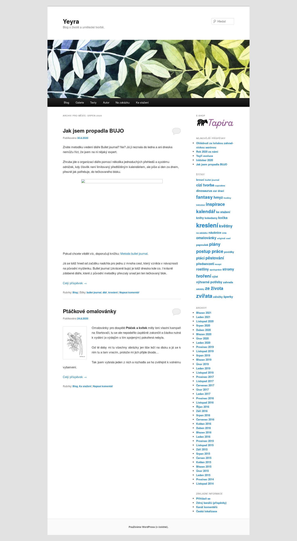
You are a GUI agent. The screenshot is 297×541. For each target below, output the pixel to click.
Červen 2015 (203, 458)
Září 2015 (201, 449)
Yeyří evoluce (204, 156)
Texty (93, 102)
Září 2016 (201, 411)
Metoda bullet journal (133, 253)
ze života (214, 288)
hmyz (218, 197)
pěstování (214, 258)
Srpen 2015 (203, 453)
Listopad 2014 (205, 483)
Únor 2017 (202, 389)
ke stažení (223, 212)
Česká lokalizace (206, 511)
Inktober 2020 (204, 160)
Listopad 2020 (205, 321)
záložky (218, 297)
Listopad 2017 (205, 381)
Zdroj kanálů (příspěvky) (211, 503)
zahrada (228, 282)
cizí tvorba (205, 185)
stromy (228, 269)
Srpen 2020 (203, 325)
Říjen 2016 (202, 407)
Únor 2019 (202, 364)
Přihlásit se (203, 498)
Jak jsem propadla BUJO (93, 130)
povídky (229, 252)
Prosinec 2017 (205, 377)
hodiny (227, 197)
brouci (200, 180)
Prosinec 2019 (205, 347)
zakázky (200, 289)
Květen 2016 (203, 424)
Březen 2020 (203, 334)
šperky (228, 296)
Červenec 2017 (205, 385)
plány (214, 244)
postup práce (209, 251)
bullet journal (94, 292)
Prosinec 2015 (205, 441)
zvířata (204, 295)
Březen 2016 (203, 432)
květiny (226, 226)
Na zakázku (123, 102)
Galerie (80, 102)
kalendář (205, 211)
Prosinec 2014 (205, 479)
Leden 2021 (203, 317)
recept (218, 264)
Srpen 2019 (203, 355)
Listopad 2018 (205, 372)
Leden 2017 (203, 394)
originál (221, 238)
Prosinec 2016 (205, 398)
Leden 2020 (203, 342)
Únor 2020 (202, 338)
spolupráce (216, 269)
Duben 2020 (203, 330)
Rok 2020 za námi (207, 151)
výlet (215, 276)
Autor (106, 102)
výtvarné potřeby (209, 282)
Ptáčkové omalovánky (89, 311)
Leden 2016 (203, 437)
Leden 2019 (203, 368)
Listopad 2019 (205, 351)
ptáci (200, 258)
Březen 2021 (203, 313)
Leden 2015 (203, 475)
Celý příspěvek (75, 283)
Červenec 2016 (205, 419)
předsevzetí (205, 263)
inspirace (215, 204)
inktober (200, 204)
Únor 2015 (202, 471)
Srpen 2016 (203, 415)
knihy (200, 218)
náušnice (215, 232)
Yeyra (71, 21)
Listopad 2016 (205, 402)
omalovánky (206, 237)
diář (105, 292)
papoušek (202, 245)
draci (221, 191)
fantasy (204, 197)
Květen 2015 (203, 462)
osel (228, 238)
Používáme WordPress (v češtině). (148, 527)
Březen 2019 (203, 359)
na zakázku (202, 232)
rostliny (202, 269)
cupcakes (220, 185)
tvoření (203, 276)
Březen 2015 (203, 466)
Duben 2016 (203, 428)
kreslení (113, 292)
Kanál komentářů (206, 507)
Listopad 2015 (205, 445)
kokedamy (211, 218)
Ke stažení (142, 102)
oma (224, 232)
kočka (222, 217)
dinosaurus (204, 190)
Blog (66, 102)
